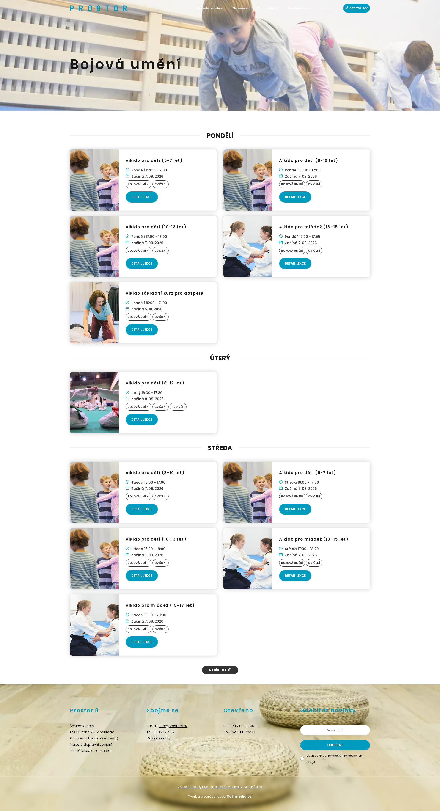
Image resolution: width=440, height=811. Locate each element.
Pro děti (178, 407)
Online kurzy (268, 8)
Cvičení (160, 184)
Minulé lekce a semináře (90, 750)
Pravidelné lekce (210, 8)
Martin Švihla (253, 787)
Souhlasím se (334, 758)
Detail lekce (141, 197)
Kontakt (326, 8)
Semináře (240, 8)
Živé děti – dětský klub (193, 787)
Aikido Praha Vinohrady (226, 787)
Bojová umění (138, 184)
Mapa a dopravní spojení (91, 744)
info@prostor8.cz (173, 725)
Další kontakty (158, 738)
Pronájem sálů (299, 8)
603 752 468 (358, 8)
